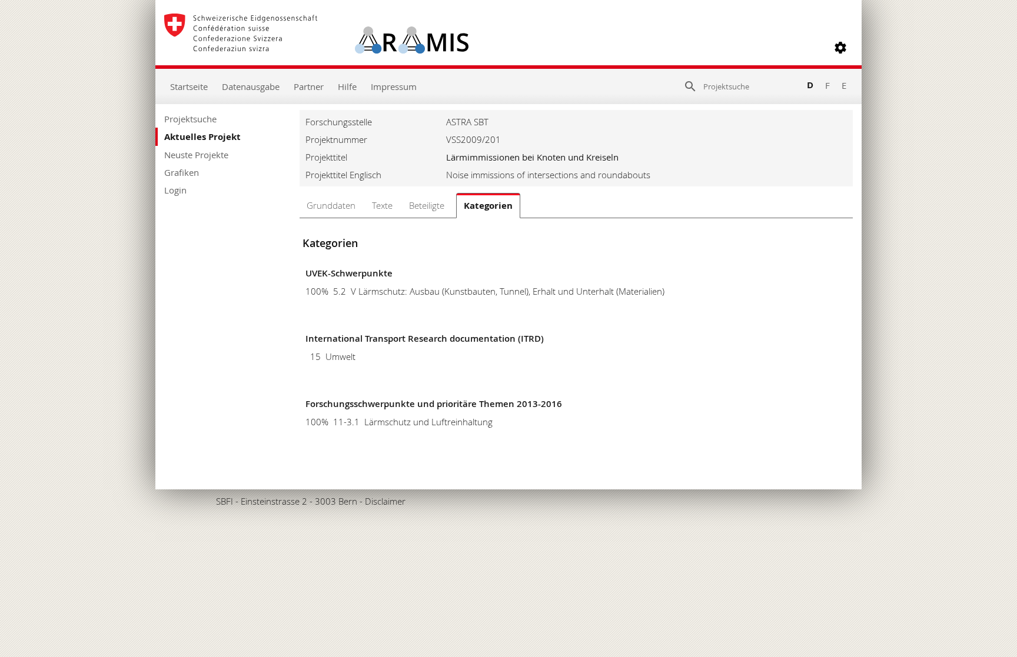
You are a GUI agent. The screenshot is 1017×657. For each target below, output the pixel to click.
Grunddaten (331, 205)
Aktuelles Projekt (202, 137)
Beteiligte (426, 205)
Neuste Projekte (196, 155)
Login (175, 190)
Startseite (189, 86)
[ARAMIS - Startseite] (316, 48)
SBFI (224, 501)
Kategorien (488, 205)
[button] (840, 47)
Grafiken (181, 172)
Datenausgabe (251, 86)
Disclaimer (385, 501)
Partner (309, 86)
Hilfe (347, 86)
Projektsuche (190, 119)
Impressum (394, 86)
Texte (382, 205)
